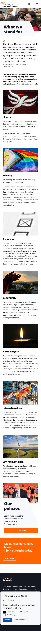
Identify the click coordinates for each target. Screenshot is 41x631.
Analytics (24, 611)
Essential (10, 611)
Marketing (10, 614)
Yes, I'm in (9, 558)
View (20, 508)
